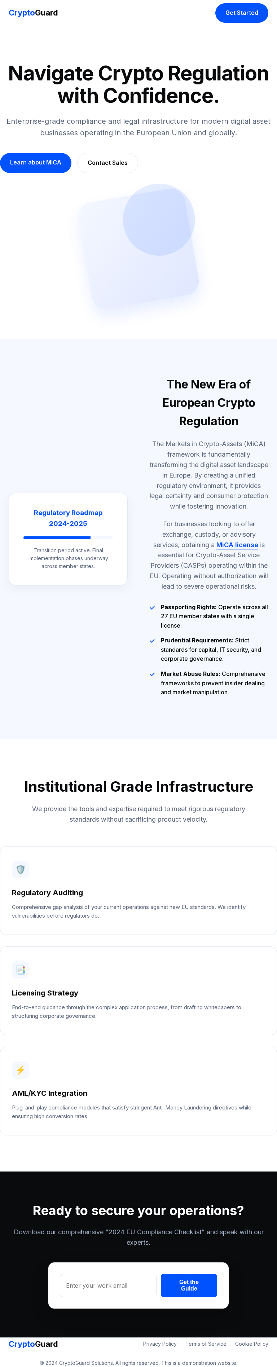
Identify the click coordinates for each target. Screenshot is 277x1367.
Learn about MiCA (35, 162)
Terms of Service (206, 1344)
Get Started (241, 12)
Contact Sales (108, 162)
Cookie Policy (251, 1344)
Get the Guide (189, 1285)
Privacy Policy (160, 1344)
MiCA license (237, 545)
